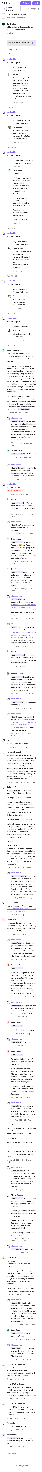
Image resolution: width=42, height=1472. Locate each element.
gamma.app (31, 1395)
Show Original (26, 1160)
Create (27, 3)
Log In (32, 43)
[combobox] (20, 54)
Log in (36, 3)
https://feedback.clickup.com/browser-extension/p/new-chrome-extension (23, 607)
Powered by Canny (21, 1466)
